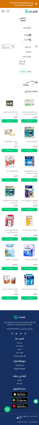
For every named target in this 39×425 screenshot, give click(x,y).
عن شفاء (28, 47)
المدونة (28, 52)
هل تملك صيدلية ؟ (19, 356)
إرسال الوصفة (20, 365)
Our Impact (19, 346)
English (23, 72)
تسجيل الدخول (23, 19)
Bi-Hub (19, 384)
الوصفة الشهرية (19, 369)
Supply (19, 380)
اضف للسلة (29, 121)
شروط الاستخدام (33, 422)
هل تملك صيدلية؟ (22, 62)
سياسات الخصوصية (22, 422)
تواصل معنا (27, 56)
